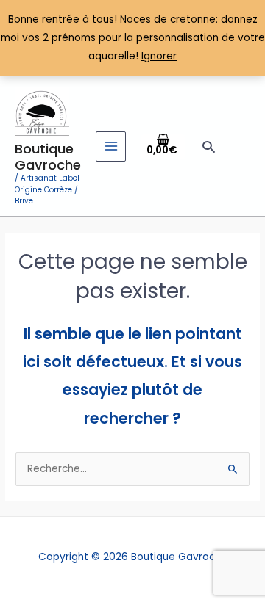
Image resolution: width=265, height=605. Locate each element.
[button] (208, 146)
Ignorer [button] (159, 56)
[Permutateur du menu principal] (111, 146)
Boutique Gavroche (48, 157)
